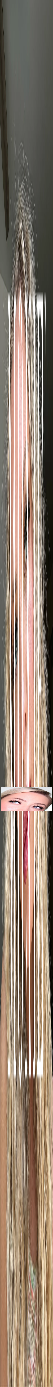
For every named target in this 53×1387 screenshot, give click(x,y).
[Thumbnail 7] (2, 810)
